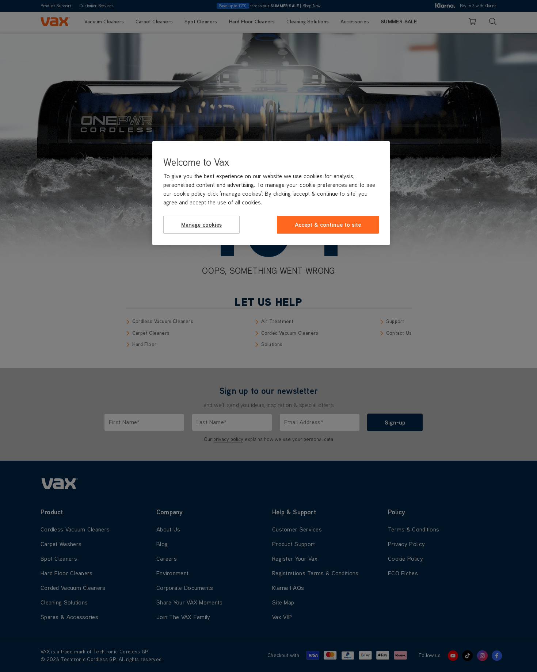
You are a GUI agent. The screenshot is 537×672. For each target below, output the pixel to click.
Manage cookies (201, 224)
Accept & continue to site (328, 224)
